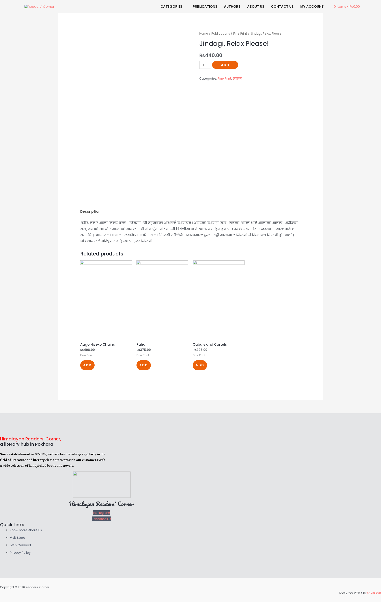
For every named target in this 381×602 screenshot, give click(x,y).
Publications (205, 6)
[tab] (90, 211)
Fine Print (240, 34)
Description (90, 211)
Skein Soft (374, 593)
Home (203, 34)
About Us (255, 6)
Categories (171, 6)
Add (225, 65)
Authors (232, 6)
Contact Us (282, 6)
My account (312, 6)
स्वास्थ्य (237, 78)
